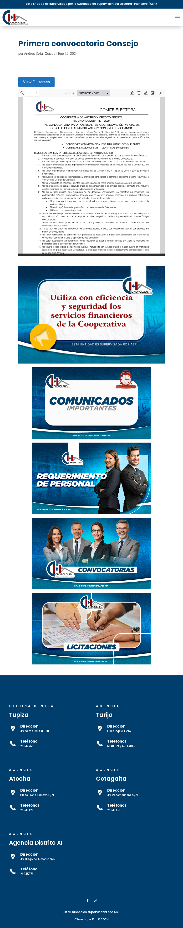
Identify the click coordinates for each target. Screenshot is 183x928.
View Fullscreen (36, 82)
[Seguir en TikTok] (95, 901)
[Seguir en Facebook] (87, 901)
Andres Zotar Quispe (40, 53)
